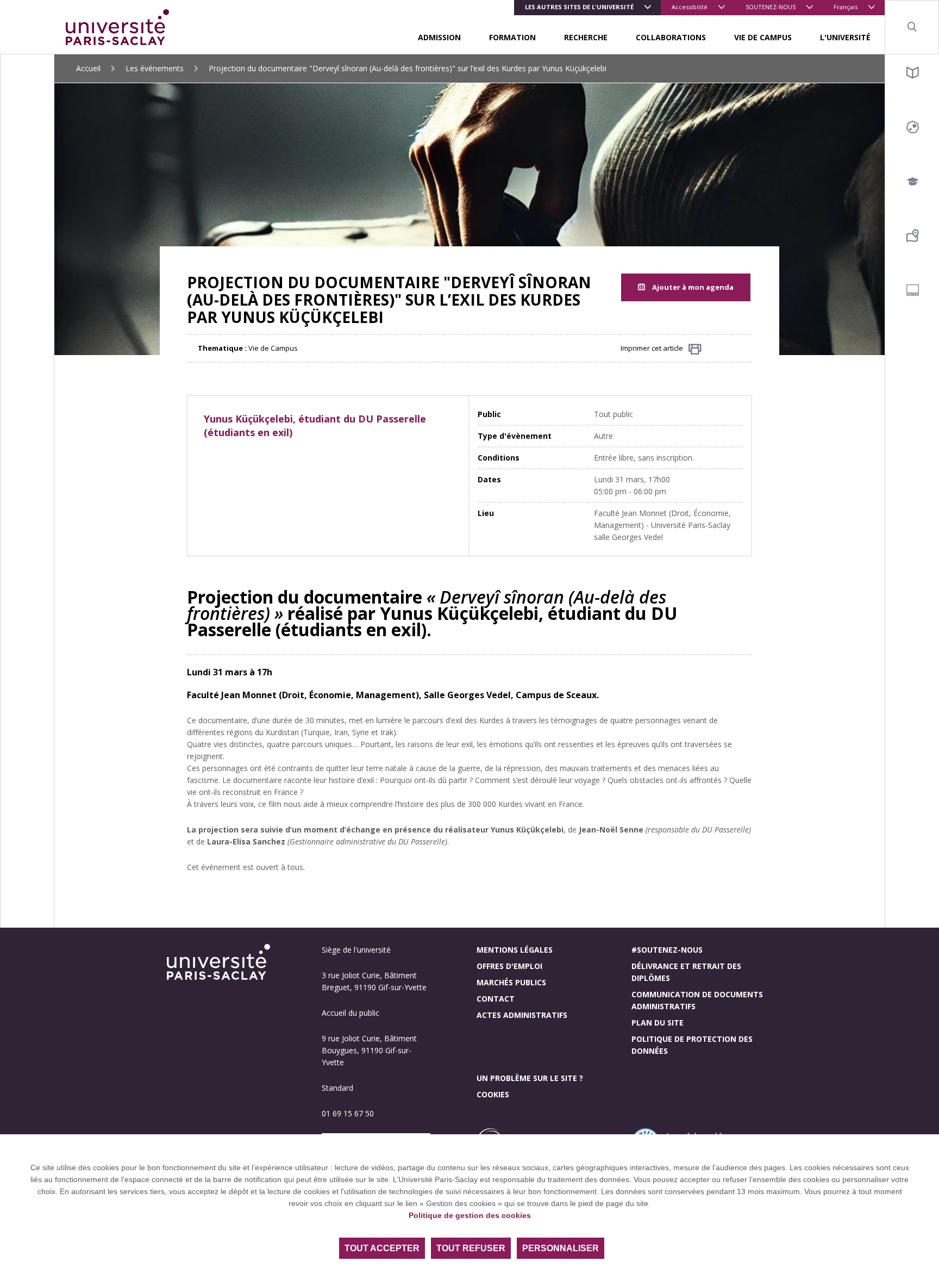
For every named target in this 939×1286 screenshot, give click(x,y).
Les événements (155, 68)
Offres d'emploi (509, 966)
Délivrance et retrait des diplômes (686, 972)
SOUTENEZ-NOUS (771, 7)
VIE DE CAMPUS (763, 37)
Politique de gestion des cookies (470, 1215)
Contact (496, 998)
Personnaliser (560, 1248)
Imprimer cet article (652, 348)
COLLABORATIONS (671, 37)
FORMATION (512, 37)
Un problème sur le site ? (530, 1078)
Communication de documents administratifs (697, 1000)
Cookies (493, 1094)
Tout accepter (382, 1248)
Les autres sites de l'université (579, 7)
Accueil (88, 68)
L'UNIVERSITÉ (845, 37)
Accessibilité (690, 7)
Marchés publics (511, 982)
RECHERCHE (586, 37)
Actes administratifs (522, 1015)
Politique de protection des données (692, 1045)
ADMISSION (439, 37)
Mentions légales (515, 950)
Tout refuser (470, 1248)
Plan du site (657, 1022)
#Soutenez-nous (667, 950)
